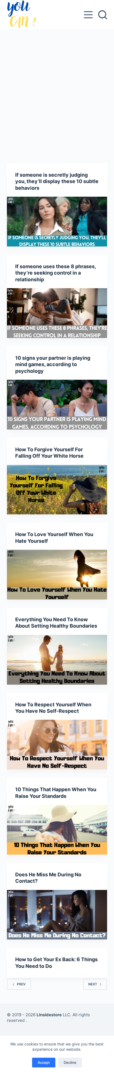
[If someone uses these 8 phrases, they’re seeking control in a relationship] (57, 313)
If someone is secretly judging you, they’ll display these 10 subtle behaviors (57, 181)
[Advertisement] (57, 89)
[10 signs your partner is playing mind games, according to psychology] (57, 405)
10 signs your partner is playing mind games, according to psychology (52, 364)
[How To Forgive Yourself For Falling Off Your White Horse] (57, 490)
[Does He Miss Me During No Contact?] (57, 915)
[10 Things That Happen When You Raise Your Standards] (57, 830)
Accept (44, 1062)
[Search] (102, 14)
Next (92, 984)
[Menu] (88, 14)
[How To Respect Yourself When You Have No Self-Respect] (57, 744)
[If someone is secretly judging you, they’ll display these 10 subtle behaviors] (57, 221)
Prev (21, 984)
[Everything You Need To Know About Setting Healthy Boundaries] (57, 660)
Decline (70, 1062)
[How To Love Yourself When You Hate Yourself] (57, 575)
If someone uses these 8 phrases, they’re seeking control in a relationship (55, 272)
